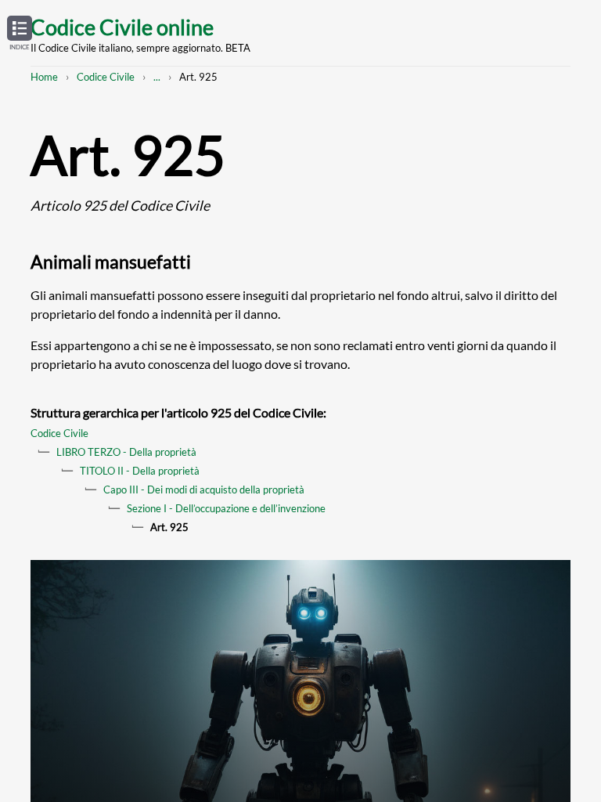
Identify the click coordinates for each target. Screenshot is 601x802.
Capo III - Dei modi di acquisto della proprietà (203, 489)
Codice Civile (106, 76)
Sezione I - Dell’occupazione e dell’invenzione (226, 508)
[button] (19, 34)
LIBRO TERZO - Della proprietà (126, 452)
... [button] (156, 76)
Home (44, 76)
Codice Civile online (122, 27)
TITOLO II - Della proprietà (140, 470)
